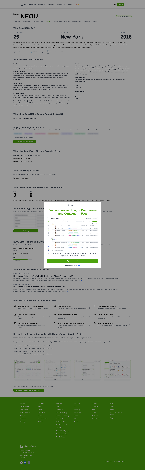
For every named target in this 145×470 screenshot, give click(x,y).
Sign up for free (71, 261)
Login (78, 265)
